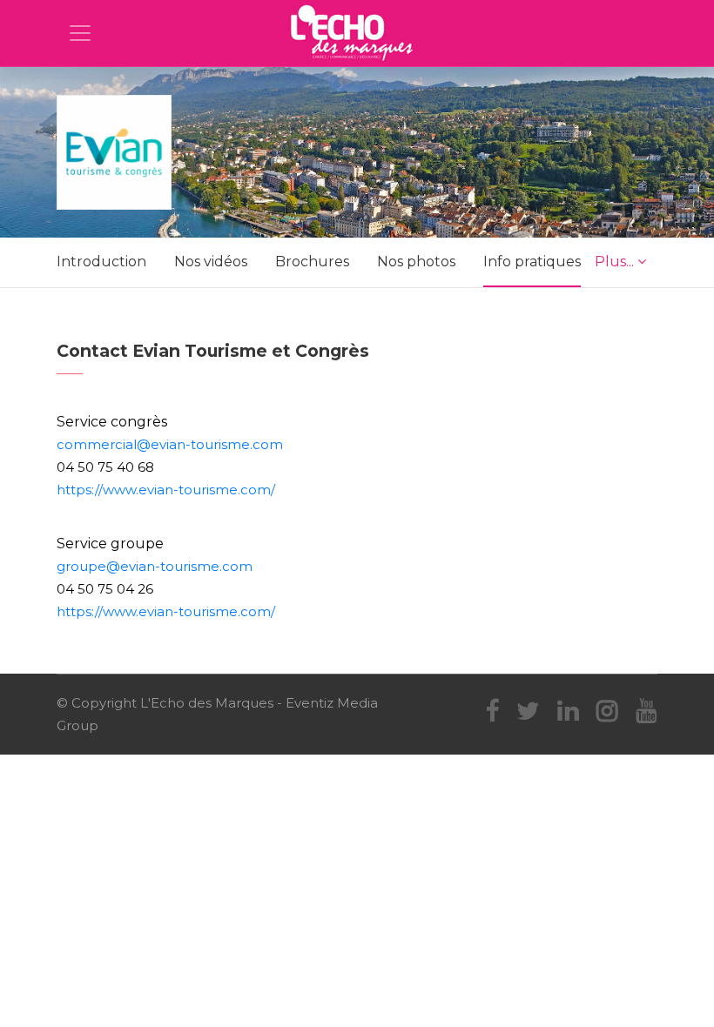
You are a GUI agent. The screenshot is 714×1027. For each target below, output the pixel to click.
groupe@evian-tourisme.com (155, 566)
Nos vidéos (210, 261)
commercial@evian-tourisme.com (170, 444)
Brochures (312, 261)
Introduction (101, 261)
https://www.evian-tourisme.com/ (166, 489)
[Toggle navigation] (80, 33)
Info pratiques (532, 261)
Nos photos (416, 261)
